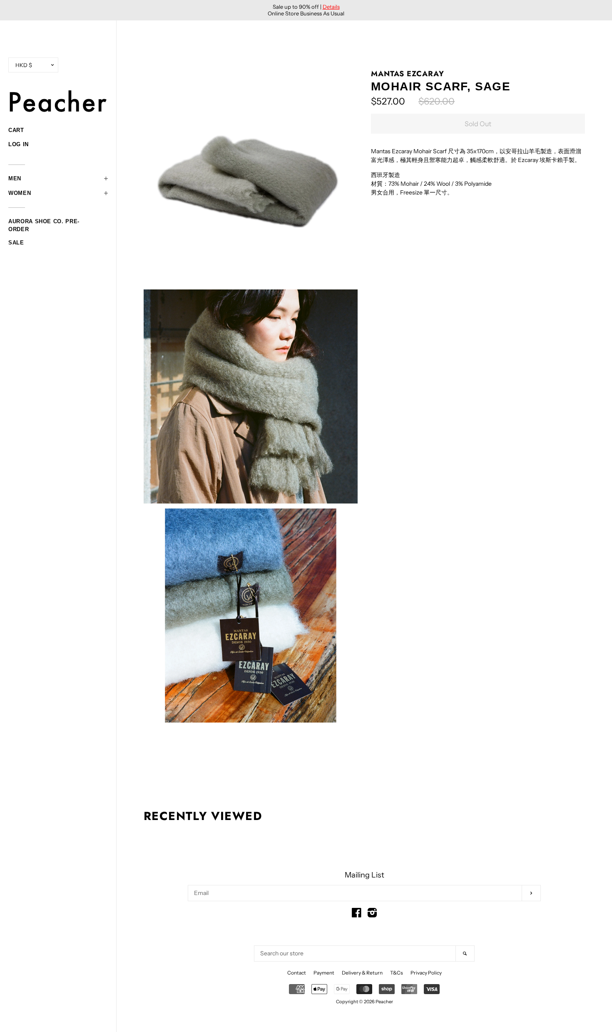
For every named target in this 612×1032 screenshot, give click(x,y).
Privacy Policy (426, 973)
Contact (296, 973)
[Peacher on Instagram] (372, 914)
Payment (323, 973)
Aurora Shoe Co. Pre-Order (44, 222)
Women (19, 193)
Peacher (384, 1002)
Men (14, 178)
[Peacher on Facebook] (356, 914)
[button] (58, 178)
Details (331, 6)
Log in (18, 144)
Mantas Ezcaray (407, 73)
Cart (16, 130)
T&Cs (396, 973)
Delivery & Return (362, 973)
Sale (16, 242)
